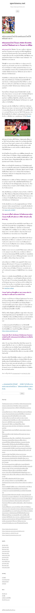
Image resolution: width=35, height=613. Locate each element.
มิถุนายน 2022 (5, 553)
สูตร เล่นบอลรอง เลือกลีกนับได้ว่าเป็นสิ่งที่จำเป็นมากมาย (15, 458)
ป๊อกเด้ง (29, 116)
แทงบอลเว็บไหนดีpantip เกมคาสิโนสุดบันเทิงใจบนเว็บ (15, 523)
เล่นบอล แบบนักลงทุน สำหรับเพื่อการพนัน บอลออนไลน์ (15, 406)
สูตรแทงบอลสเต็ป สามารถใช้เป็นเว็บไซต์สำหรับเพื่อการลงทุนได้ (17, 466)
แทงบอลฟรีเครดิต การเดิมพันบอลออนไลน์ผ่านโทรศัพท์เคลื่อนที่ (17, 498)
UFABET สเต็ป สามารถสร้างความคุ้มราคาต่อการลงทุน (15, 418)
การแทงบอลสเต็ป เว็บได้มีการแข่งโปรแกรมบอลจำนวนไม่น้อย (17, 448)
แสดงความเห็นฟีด (6, 598)
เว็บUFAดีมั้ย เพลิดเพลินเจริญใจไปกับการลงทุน (13, 478)
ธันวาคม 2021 (5, 565)
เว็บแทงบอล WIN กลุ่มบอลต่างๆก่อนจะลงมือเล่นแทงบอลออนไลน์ (17, 509)
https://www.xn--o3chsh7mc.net (10, 533)
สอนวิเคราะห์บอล (9, 288)
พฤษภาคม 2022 (6, 555)
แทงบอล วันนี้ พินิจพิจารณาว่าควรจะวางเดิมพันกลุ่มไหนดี (15, 517)
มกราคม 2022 (5, 563)
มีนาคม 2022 (5, 559)
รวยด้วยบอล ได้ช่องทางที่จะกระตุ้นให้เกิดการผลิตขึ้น (14, 470)
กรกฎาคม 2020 (6, 567)
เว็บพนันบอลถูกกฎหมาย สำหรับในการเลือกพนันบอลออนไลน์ (16, 403)
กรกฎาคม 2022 (6, 551)
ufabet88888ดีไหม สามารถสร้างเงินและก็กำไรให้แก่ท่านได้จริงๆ (17, 511)
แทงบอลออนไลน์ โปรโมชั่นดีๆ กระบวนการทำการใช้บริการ (16, 446)
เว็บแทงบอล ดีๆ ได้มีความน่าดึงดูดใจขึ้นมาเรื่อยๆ (13, 424)
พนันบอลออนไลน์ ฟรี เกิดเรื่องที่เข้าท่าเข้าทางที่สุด (14, 416)
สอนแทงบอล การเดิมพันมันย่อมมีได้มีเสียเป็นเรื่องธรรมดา (16, 513)
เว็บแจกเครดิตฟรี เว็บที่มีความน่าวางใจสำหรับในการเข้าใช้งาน (17, 486)
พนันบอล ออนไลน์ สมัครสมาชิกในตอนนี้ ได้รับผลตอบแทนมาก (17, 519)
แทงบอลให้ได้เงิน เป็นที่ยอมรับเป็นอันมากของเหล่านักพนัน (16, 442)
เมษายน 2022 (5, 557)
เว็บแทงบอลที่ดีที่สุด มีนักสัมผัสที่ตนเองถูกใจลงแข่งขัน (14, 488)
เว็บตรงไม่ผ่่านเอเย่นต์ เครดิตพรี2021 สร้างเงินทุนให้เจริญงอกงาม (17, 496)
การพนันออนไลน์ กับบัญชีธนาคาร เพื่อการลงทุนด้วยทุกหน (16, 420)
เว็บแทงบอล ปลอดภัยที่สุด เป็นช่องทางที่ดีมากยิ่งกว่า (14, 440)
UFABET (4, 577)
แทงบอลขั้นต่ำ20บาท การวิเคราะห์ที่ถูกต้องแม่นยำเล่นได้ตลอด (17, 412)
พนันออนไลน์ (5, 581)
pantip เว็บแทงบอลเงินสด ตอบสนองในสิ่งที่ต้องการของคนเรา (16, 414)
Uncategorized (16, 373)
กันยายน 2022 (5, 547)
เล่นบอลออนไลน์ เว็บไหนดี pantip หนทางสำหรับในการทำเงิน (9, 386)
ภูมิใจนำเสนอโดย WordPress (8, 610)
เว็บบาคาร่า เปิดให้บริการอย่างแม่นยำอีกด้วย (12, 422)
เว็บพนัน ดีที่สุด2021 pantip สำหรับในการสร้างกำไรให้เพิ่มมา (16, 507)
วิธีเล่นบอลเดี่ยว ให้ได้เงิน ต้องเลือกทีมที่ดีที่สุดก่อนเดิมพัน (15, 444)
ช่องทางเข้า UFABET (10, 210)
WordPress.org (6, 600)
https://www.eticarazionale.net (10, 529)
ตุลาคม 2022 (5, 545)
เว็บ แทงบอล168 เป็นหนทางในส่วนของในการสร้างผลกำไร (16, 500)
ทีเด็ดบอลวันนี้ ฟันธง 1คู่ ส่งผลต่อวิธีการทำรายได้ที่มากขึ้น (15, 515)
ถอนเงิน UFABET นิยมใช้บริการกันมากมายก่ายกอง (14, 454)
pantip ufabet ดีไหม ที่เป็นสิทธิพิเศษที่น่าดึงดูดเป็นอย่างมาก (16, 472)
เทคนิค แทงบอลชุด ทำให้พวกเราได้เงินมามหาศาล (14, 521)
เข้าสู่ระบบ (4, 593)
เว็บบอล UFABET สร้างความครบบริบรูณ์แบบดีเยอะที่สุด (15, 468)
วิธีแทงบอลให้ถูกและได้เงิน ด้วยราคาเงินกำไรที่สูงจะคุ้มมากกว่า (17, 456)
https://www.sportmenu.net (10, 331)
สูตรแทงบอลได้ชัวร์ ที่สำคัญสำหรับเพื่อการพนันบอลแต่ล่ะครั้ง (16, 494)
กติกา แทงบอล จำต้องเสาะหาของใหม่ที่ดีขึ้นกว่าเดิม (14, 480)
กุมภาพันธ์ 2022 (6, 561)
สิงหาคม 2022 (5, 549)
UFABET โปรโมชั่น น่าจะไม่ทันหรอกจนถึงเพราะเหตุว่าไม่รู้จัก (25, 386)
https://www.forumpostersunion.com (11, 535)
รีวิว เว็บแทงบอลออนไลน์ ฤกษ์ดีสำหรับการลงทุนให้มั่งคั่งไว (16, 464)
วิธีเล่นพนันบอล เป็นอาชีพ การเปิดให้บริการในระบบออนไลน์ (16, 438)
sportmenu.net (17, 3)
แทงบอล (4, 583)
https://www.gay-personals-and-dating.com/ (13, 531)
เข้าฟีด (3, 595)
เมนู (17, 11)
